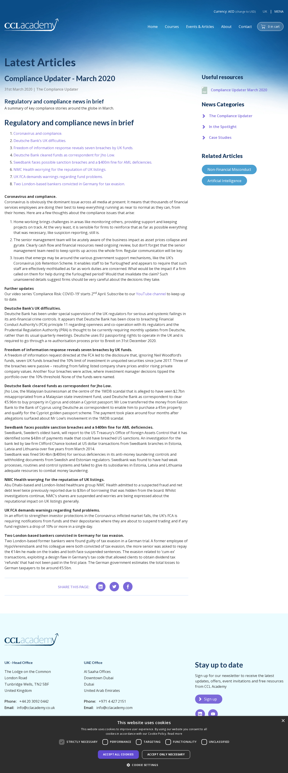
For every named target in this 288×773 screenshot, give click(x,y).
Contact (245, 26)
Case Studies (220, 137)
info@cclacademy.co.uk (36, 707)
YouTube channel (151, 293)
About (226, 26)
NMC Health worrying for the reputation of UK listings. (60, 169)
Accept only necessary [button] (166, 754)
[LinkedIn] (200, 714)
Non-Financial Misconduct (229, 169)
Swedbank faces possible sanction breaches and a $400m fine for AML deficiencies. (83, 162)
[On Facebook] (128, 587)
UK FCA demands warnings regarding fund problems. (58, 176)
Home (153, 26)
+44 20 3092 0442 (34, 701)
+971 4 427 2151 (112, 701)
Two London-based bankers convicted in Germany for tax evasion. (69, 183)
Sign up (210, 699)
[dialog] (144, 744)
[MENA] (31, 24)
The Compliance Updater (57, 89)
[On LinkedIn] (101, 587)
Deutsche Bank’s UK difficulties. (40, 140)
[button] (144, 765)
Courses (172, 26)
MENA (279, 11)
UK (265, 11)
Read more (175, 734)
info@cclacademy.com (114, 707)
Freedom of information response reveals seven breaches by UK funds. (73, 147)
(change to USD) (245, 12)
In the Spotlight (223, 126)
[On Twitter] (114, 587)
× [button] (283, 721)
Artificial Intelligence (224, 180)
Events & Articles (200, 26)
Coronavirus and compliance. (38, 133)
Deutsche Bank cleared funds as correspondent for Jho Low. (64, 155)
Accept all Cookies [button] (118, 754)
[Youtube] (213, 714)
